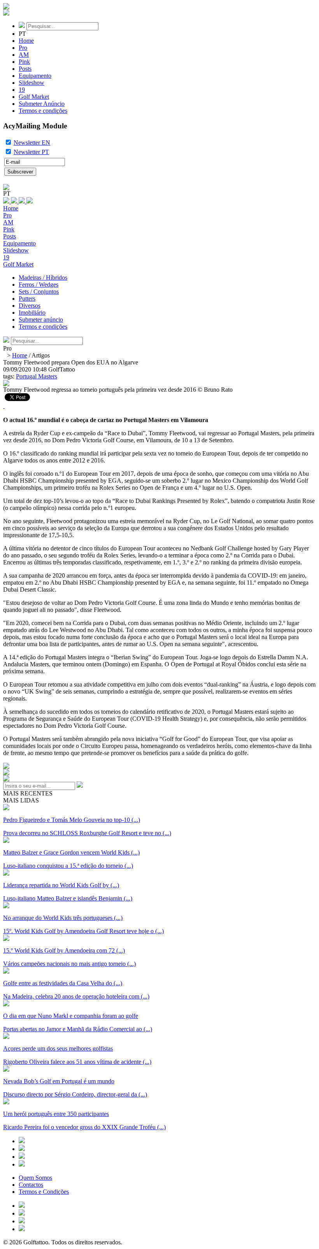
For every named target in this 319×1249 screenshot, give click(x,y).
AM (24, 54)
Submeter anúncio (41, 319)
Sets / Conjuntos (39, 291)
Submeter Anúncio (42, 103)
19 (22, 89)
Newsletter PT (31, 152)
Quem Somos (35, 1177)
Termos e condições (43, 110)
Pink (24, 61)
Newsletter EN (32, 142)
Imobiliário (32, 312)
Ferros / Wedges (38, 284)
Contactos (31, 1184)
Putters (27, 298)
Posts (25, 68)
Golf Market (34, 96)
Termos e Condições (44, 1191)
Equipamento (35, 75)
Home (26, 40)
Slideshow (31, 82)
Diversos (29, 305)
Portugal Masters (36, 376)
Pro (23, 47)
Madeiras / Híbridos (43, 277)
